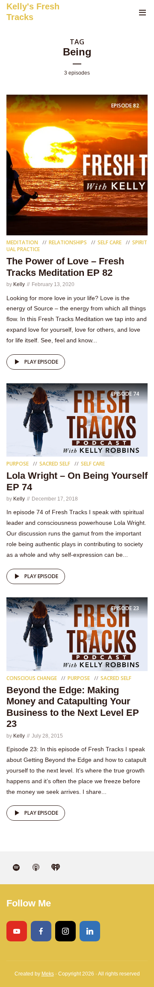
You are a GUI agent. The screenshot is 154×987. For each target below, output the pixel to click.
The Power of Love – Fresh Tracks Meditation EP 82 (65, 267)
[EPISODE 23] (77, 633)
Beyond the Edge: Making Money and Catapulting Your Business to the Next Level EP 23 (72, 707)
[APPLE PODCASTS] (36, 867)
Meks (47, 974)
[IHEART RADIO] (55, 867)
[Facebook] (41, 931)
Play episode (41, 361)
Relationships (68, 242)
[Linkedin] (90, 931)
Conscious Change (31, 678)
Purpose (17, 463)
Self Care (109, 242)
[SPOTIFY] (16, 867)
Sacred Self (54, 463)
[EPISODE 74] (77, 419)
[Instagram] (65, 931)
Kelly (19, 284)
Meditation (22, 242)
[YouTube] (16, 931)
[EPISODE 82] (77, 164)
